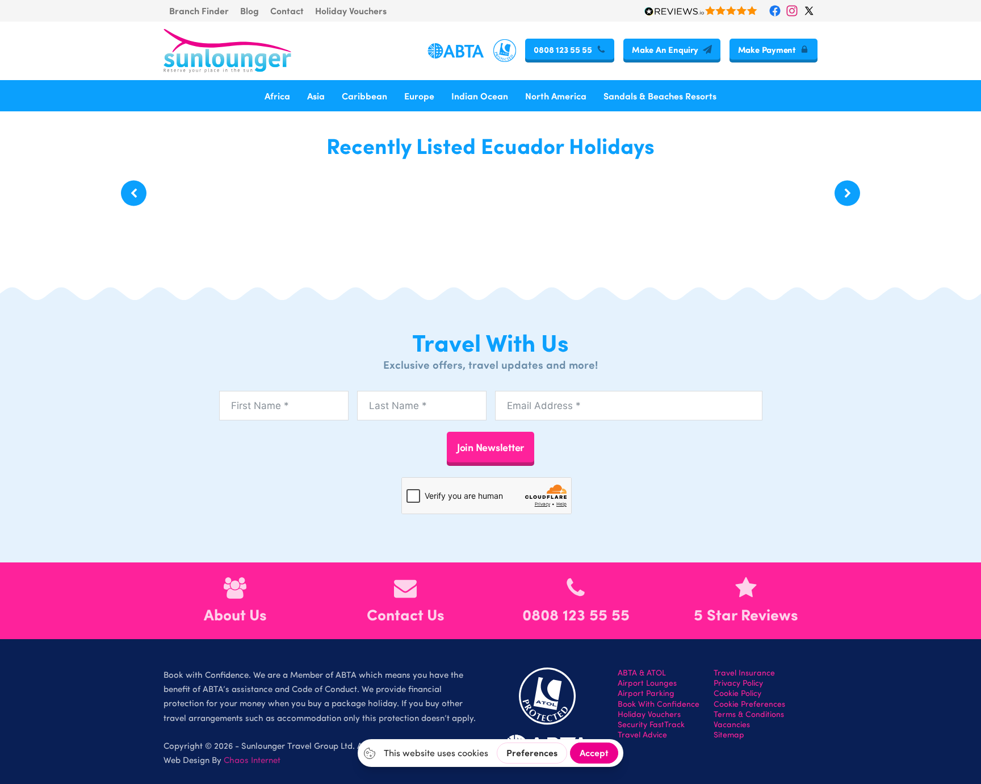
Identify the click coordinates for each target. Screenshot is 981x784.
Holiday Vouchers (351, 10)
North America (555, 95)
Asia (316, 95)
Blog (249, 10)
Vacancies (732, 724)
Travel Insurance (744, 673)
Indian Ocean (479, 95)
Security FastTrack (651, 724)
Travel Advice (642, 734)
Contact (287, 10)
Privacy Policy (738, 683)
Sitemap (729, 734)
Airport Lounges (647, 683)
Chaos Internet (252, 759)
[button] (133, 193)
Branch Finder (199, 10)
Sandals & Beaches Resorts (659, 95)
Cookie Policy (737, 693)
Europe (419, 95)
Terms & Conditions (749, 714)
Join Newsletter (490, 447)
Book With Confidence (658, 704)
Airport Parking (646, 693)
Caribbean (364, 95)
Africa (277, 95)
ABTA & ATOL (642, 673)
